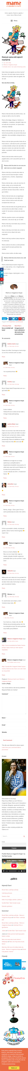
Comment (5, 694)
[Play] (4, 871)
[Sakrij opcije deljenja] (1, 285)
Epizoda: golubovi (7, 906)
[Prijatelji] (14, 964)
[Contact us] (23, 318)
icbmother (10, 484)
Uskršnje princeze (7, 893)
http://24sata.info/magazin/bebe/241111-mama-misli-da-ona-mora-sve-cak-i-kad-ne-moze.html (14, 669)
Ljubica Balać (11, 424)
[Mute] (21, 871)
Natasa (9, 522)
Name (4, 718)
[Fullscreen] (24, 871)
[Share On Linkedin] (16, 318)
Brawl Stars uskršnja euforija (10, 890)
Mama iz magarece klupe (10, 64)
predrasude (19, 322)
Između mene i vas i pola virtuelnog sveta (14, 67)
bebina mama (11, 344)
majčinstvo (12, 322)
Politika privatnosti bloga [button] (8, 1064)
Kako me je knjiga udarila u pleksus (12, 899)
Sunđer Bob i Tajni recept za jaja (11, 903)
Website (4, 732)
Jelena (4, 930)
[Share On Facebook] (10, 318)
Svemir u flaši (6, 896)
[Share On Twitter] (13, 318)
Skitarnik (10, 571)
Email (4, 725)
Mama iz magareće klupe (14, 638)
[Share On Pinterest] (20, 318)
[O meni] (14, 777)
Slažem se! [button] (14, 1068)
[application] (14, 866)
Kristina (9, 381)
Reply (3, 356)
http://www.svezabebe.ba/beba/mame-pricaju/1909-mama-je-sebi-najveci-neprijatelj (14, 648)
